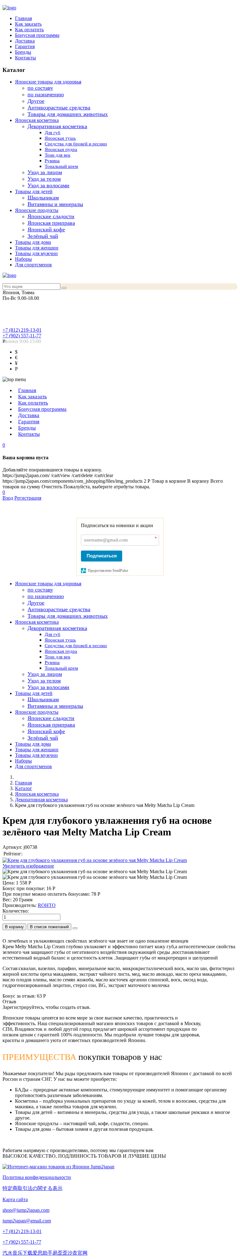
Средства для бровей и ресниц (76, 143)
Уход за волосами (48, 185)
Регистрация (27, 498)
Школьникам (43, 197)
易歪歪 (60, 1253)
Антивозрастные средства (59, 107)
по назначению (46, 94)
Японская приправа (51, 223)
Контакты (25, 57)
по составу (40, 88)
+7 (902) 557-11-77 (21, 335)
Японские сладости (51, 216)
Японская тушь (60, 138)
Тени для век (57, 155)
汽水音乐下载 (17, 1253)
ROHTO (47, 905)
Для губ (52, 132)
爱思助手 (42, 1253)
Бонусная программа (37, 35)
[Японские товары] (58, 1166)
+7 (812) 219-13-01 (22, 330)
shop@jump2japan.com (25, 1210)
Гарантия (25, 46)
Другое (36, 101)
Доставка (25, 40)
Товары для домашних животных (68, 114)
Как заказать (28, 24)
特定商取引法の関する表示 (32, 1188)
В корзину (14, 926)
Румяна (52, 160)
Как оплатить (29, 29)
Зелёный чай (43, 236)
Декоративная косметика (57, 126)
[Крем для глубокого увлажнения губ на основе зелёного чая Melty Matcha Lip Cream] (94, 871)
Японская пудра (61, 149)
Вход (7, 498)
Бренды (23, 52)
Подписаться (102, 555)
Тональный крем (61, 166)
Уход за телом (44, 179)
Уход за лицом (45, 172)
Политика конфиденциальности (36, 1177)
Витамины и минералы (55, 204)
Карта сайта (15, 1199)
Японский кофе (46, 229)
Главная (23, 18)
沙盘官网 (78, 1253)
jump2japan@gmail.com (26, 1220)
